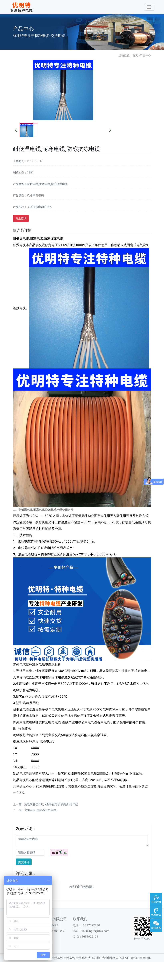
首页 (135, 55)
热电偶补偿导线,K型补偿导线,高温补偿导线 (51, 804)
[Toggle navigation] (149, 7)
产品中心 (145, 55)
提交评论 (23, 862)
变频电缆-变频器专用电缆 (40, 810)
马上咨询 (21, 218)
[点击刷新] (59, 852)
